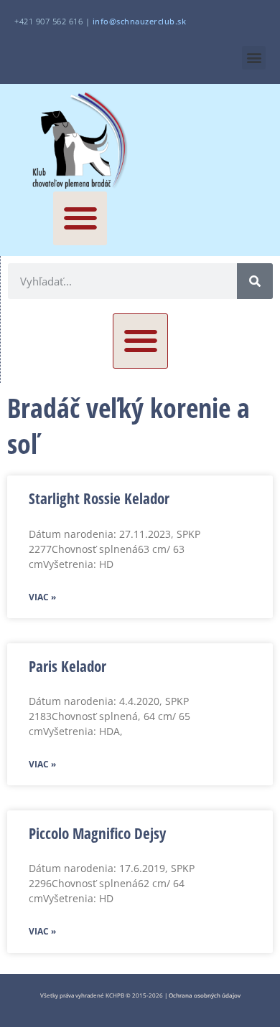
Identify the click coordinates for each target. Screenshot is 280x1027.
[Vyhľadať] (255, 281)
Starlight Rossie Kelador (99, 498)
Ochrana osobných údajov (205, 995)
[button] (254, 58)
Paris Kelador (67, 666)
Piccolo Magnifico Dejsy (97, 833)
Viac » (42, 597)
